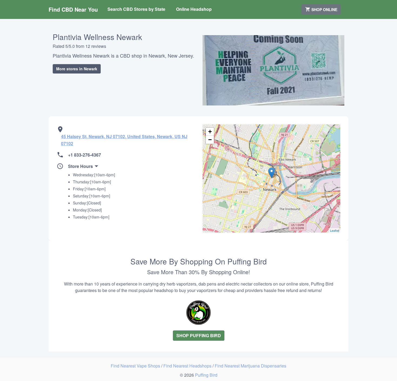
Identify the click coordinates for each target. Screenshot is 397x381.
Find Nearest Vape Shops (136, 366)
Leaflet (334, 230)
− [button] (210, 139)
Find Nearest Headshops (188, 366)
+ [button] (210, 131)
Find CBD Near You (73, 9)
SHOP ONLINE (323, 9)
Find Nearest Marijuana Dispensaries (250, 366)
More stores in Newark (76, 68)
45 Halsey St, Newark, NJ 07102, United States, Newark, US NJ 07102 (124, 140)
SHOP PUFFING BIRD (198, 335)
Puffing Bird (206, 375)
